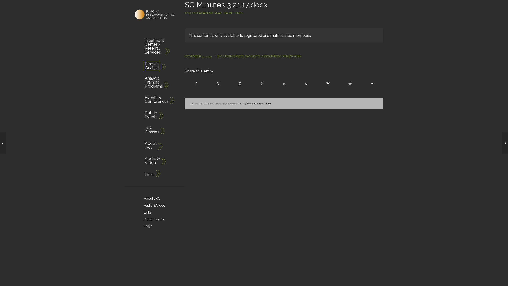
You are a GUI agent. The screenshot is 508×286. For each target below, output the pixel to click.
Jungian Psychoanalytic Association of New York (261, 56)
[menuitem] (153, 47)
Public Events (154, 219)
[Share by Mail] (372, 83)
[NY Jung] (155, 14)
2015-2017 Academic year (203, 13)
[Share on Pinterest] (262, 83)
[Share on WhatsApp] (240, 83)
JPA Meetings (233, 13)
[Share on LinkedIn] (284, 83)
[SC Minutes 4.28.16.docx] (3, 143)
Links (148, 212)
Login (148, 226)
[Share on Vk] (328, 83)
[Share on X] (218, 83)
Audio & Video (154, 205)
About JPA (152, 198)
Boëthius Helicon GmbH (259, 103)
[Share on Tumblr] (306, 83)
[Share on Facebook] (196, 83)
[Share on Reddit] (350, 83)
